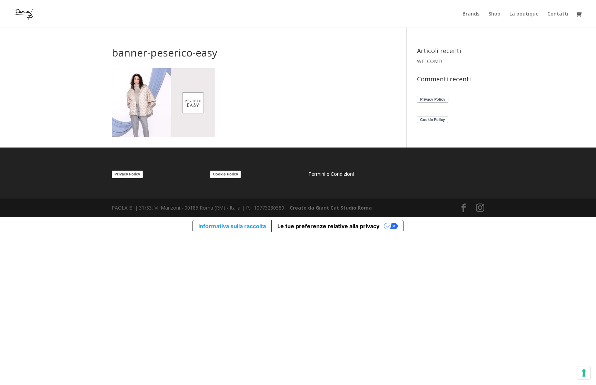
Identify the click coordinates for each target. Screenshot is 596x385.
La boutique (523, 14)
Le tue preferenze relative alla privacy (328, 226)
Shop (494, 14)
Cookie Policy (225, 174)
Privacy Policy (127, 174)
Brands (471, 14)
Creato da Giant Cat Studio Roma (331, 207)
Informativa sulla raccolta (232, 226)
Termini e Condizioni (331, 174)
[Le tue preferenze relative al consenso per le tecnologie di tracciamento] (583, 372)
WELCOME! (429, 61)
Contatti (557, 14)
